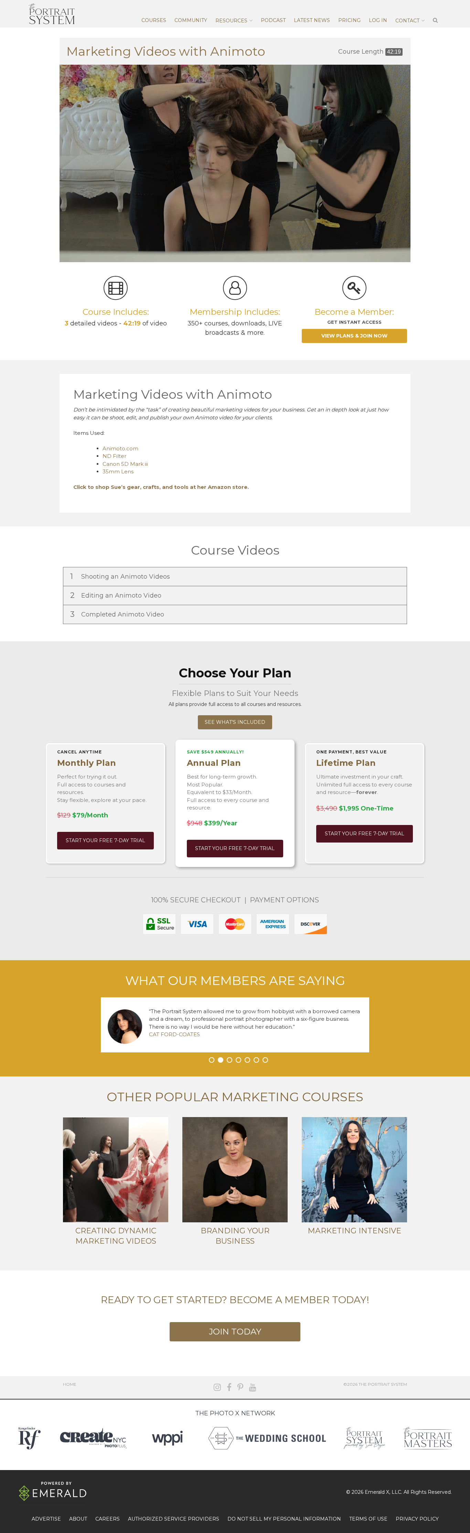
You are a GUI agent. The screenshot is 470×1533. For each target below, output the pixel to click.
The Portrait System (52, 13)
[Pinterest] (240, 1387)
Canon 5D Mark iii (125, 464)
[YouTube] (253, 1387)
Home (69, 1384)
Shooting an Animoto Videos (121, 576)
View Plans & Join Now (354, 336)
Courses (153, 20)
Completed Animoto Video (118, 614)
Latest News (312, 20)
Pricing (349, 20)
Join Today (235, 1332)
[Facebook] (229, 1387)
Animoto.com (120, 448)
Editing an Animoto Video (116, 595)
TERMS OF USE (368, 1519)
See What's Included (235, 722)
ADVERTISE (46, 1519)
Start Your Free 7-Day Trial (105, 840)
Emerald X (377, 1492)
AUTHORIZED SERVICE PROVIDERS (173, 1519)
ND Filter (114, 456)
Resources (231, 21)
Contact (407, 21)
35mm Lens (118, 471)
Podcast (273, 20)
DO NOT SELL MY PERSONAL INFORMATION (284, 1519)
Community (190, 20)
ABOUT (78, 1519)
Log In (378, 20)
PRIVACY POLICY (417, 1519)
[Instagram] (217, 1387)
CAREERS (107, 1519)
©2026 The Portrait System (375, 1384)
